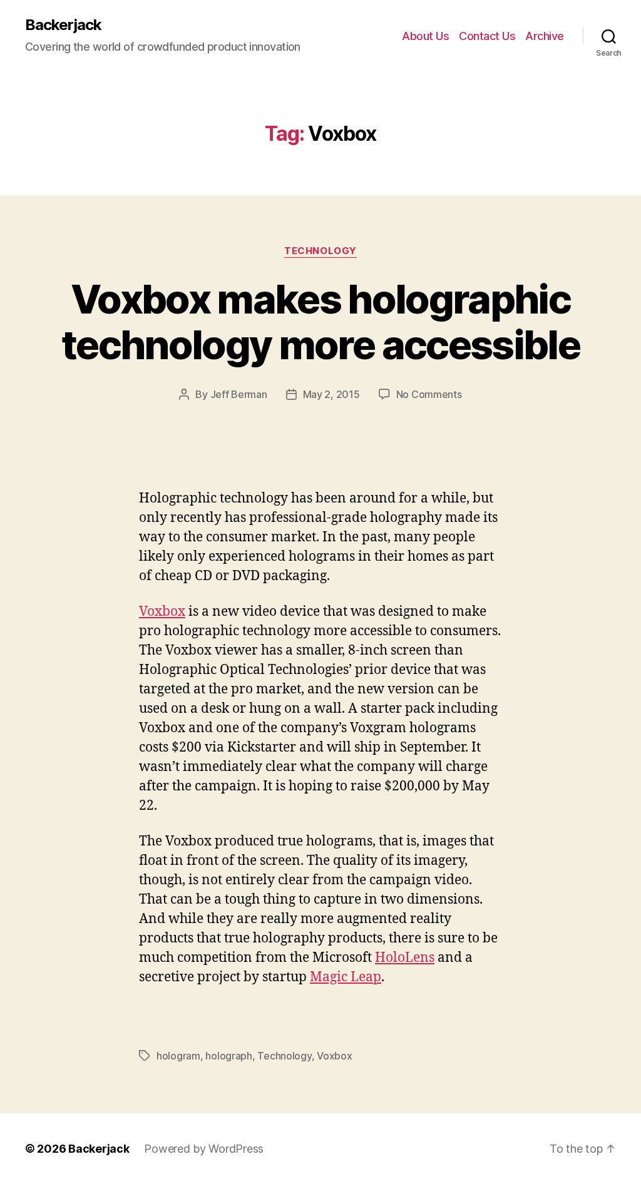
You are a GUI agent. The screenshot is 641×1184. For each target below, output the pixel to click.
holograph (228, 1055)
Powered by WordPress (204, 1148)
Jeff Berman (238, 394)
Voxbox (162, 611)
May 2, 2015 (331, 394)
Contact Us (487, 36)
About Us (425, 36)
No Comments (429, 394)
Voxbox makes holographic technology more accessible (320, 322)
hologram (178, 1055)
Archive (544, 36)
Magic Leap (345, 977)
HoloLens (404, 957)
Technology (320, 251)
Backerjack (63, 25)
